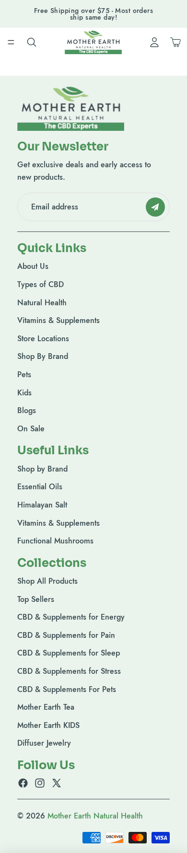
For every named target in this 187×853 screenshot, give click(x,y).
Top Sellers (35, 599)
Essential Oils (39, 486)
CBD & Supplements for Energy (71, 616)
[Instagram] (40, 783)
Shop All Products (47, 581)
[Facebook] (23, 783)
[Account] (154, 42)
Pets (24, 374)
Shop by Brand (42, 468)
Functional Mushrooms (55, 540)
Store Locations (43, 338)
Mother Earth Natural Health (95, 815)
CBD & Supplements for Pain (66, 635)
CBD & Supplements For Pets (66, 689)
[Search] (31, 42)
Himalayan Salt (42, 504)
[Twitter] (56, 783)
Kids (24, 392)
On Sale (31, 428)
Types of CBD (40, 284)
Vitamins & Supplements (58, 320)
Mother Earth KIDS (48, 725)
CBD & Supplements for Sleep (68, 653)
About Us (32, 266)
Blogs (26, 410)
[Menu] (11, 42)
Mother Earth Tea (45, 707)
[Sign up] (155, 207)
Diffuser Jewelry (44, 743)
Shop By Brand (42, 356)
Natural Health (42, 302)
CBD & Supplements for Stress (69, 671)
